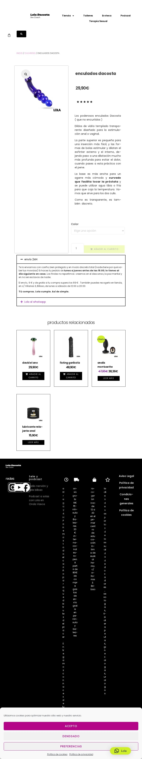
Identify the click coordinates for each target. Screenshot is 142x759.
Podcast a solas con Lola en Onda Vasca (39, 500)
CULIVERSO (30, 53)
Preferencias (71, 746)
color (75, 224)
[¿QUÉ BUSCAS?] (21, 34)
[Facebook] (25, 487)
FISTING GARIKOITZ (70, 363)
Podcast (126, 15)
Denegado (71, 736)
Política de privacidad (81, 754)
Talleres (88, 15)
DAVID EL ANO (30, 363)
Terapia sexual (98, 21)
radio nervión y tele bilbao (38, 488)
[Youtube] (19, 487)
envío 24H (30, 259)
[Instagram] (13, 487)
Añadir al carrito (106, 249)
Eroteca (106, 15)
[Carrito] (9, 35)
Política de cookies (57, 754)
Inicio (19, 53)
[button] (25, 74)
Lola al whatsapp (35, 302)
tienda (66, 15)
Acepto (71, 726)
